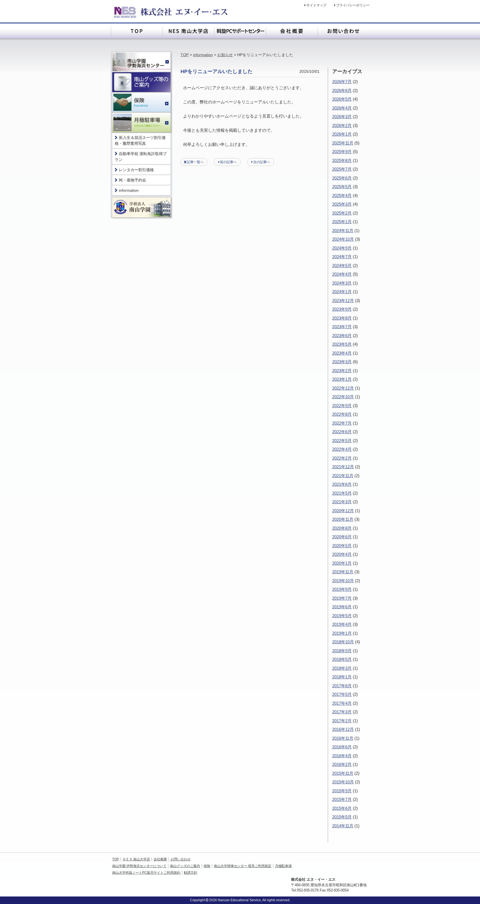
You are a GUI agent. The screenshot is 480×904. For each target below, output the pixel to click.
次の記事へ (261, 162)
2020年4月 (342, 554)
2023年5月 (342, 344)
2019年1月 (342, 633)
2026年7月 (342, 81)
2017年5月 (342, 694)
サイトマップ (316, 5)
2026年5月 (342, 99)
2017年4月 (342, 703)
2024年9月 (342, 248)
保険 (207, 866)
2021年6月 (342, 484)
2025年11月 (342, 143)
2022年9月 (342, 405)
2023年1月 (342, 379)
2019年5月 (342, 615)
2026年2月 (342, 125)
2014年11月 (342, 825)
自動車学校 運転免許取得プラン (141, 156)
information (203, 55)
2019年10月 (343, 580)
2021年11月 (342, 475)
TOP (185, 55)
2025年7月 (342, 169)
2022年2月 (342, 458)
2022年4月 (342, 449)
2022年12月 (343, 388)
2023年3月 (342, 361)
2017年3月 (342, 711)
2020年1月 (342, 563)
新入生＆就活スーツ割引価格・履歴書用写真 (140, 140)
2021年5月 (342, 493)
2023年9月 (342, 309)
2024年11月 (342, 230)
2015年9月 (342, 790)
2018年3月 (342, 668)
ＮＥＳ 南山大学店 (136, 859)
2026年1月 (342, 134)
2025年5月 (342, 186)
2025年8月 (342, 160)
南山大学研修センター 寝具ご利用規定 (242, 866)
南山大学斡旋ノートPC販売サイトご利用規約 (146, 873)
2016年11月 (342, 738)
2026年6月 (342, 90)
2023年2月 (342, 370)
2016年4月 (342, 755)
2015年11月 (342, 773)
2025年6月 (342, 178)
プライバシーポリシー (352, 5)
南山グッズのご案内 (185, 866)
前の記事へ (228, 162)
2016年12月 (343, 729)
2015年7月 (342, 799)
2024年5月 (342, 265)
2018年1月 (342, 676)
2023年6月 (342, 335)
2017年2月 (342, 720)
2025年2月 (342, 213)
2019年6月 (342, 606)
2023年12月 (343, 300)
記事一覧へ (195, 162)
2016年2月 (342, 764)
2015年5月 (342, 817)
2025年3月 (342, 204)
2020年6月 (342, 536)
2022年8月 (342, 414)
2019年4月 (342, 624)
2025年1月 (342, 221)
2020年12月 (343, 510)
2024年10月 (343, 239)
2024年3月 (342, 283)
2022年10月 (343, 396)
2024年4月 (342, 274)
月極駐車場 (283, 866)
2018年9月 (342, 650)
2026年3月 (342, 116)
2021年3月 (342, 501)
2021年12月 (343, 466)
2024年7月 (342, 256)
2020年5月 (342, 545)
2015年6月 (342, 808)
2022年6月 (342, 431)
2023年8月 (342, 318)
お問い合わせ (181, 859)
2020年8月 (342, 528)
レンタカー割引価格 (136, 170)
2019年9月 (342, 589)
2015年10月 (343, 782)
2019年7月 (342, 598)
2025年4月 (342, 195)
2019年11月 (342, 571)
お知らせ (225, 55)
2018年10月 (343, 641)
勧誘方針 (190, 873)
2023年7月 (342, 326)
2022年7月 (342, 423)
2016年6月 (342, 746)
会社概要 (160, 859)
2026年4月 (342, 108)
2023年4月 (342, 353)
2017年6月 (342, 685)
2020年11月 (342, 519)
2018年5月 (342, 659)
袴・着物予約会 (132, 180)
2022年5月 (342, 440)
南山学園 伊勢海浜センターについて (139, 866)
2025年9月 (342, 151)
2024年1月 (342, 291)
